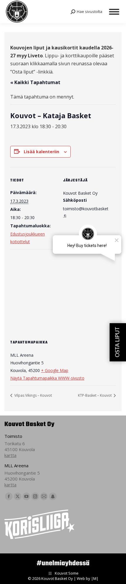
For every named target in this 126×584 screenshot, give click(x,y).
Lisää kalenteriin (41, 151)
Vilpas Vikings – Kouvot (32, 395)
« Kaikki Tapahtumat (35, 82)
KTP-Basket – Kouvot (95, 395)
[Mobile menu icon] (114, 11)
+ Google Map (54, 370)
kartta (10, 455)
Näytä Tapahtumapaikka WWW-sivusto (47, 378)
